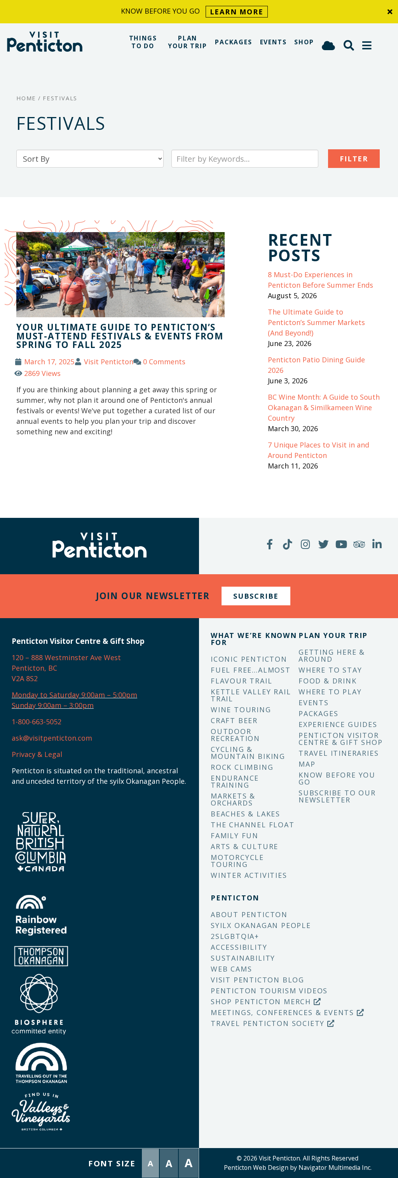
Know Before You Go (336, 778)
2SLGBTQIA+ (235, 936)
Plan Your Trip (187, 42)
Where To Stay (330, 670)
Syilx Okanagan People (261, 925)
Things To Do (143, 42)
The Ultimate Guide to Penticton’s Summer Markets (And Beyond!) (316, 322)
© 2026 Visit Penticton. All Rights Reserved (297, 1158)
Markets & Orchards (233, 799)
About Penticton (249, 914)
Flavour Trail (241, 680)
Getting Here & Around (331, 655)
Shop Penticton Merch (262, 1001)
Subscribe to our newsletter (337, 796)
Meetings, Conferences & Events (284, 1012)
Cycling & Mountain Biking (248, 753)
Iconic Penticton (249, 659)
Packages (233, 42)
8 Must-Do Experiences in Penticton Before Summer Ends (320, 280)
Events (273, 42)
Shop (304, 42)
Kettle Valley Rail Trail (251, 695)
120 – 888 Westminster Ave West (66, 657)
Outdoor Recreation (235, 735)
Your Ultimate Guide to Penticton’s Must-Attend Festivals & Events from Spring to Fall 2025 (119, 336)
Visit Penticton (108, 361)
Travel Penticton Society (269, 1023)
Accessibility (239, 947)
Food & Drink (327, 680)
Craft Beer (234, 720)
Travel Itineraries (338, 753)
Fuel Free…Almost (251, 670)
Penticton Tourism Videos (269, 990)
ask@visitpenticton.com (52, 738)
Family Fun (234, 835)
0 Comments (164, 361)
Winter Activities (249, 875)
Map (306, 764)
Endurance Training (235, 781)
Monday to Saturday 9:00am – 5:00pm (74, 694)
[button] (367, 45)
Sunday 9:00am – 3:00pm (53, 705)
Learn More (237, 11)
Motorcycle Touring (237, 861)
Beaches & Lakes (245, 813)
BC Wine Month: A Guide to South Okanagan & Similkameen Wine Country (324, 407)
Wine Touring (241, 709)
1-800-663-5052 (36, 721)
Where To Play (329, 691)
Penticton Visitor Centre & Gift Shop (340, 739)
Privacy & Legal (37, 754)
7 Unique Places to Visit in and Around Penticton (318, 450)
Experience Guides (337, 724)
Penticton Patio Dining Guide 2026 (316, 365)
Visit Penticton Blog (257, 979)
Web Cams (231, 969)
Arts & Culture (244, 846)
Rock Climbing (242, 767)
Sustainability (243, 958)
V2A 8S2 (25, 678)
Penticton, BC (34, 668)
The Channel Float (253, 824)
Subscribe (256, 596)
